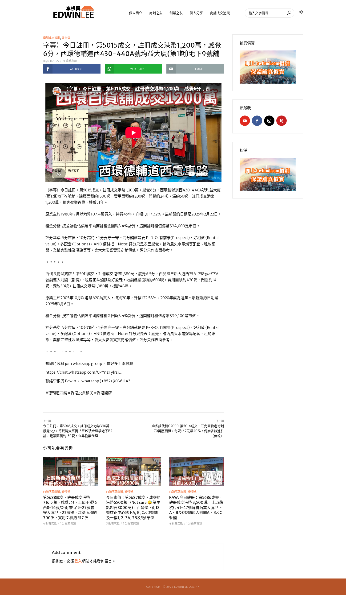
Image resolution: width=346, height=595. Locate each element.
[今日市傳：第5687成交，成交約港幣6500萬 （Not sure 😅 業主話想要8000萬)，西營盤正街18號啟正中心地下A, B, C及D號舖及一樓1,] (133, 471)
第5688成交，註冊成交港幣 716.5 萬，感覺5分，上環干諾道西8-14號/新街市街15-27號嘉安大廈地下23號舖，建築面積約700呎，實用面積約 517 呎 (70, 507)
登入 (78, 561)
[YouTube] (245, 121)
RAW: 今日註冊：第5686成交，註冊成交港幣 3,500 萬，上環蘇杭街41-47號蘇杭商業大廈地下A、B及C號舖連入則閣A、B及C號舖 (196, 507)
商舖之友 (155, 13)
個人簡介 (135, 13)
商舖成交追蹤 (220, 13)
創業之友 (176, 13)
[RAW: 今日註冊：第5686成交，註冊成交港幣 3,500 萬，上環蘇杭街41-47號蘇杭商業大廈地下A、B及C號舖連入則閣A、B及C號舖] (196, 471)
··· (238, 13)
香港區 (66, 38)
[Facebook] (257, 121)
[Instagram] (269, 121)
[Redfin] (281, 121)
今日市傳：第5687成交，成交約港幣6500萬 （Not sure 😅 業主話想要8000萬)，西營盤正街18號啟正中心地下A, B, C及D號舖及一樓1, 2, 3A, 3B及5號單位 (133, 507)
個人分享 (196, 13)
